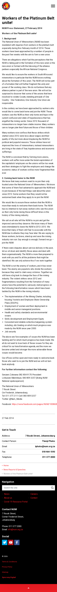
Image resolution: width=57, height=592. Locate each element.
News (6, 494)
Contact (33, 498)
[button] (52, 487)
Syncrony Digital (9, 577)
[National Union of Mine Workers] (28, 6)
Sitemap (5, 572)
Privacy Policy (7, 567)
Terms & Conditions (9, 562)
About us (8, 498)
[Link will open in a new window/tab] (4, 542)
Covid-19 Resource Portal (15, 501)
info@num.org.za (15, 529)
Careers (34, 494)
